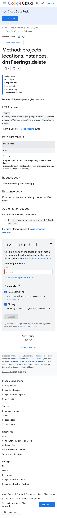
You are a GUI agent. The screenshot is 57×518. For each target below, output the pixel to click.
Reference (28, 31)
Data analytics (32, 28)
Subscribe (47, 504)
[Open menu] (4, 3)
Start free (10, 18)
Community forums (10, 411)
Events (5, 471)
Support (5, 415)
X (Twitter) (7, 475)
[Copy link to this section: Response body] (24, 191)
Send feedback (13, 42)
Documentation (17, 28)
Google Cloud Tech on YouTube (15, 484)
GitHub (5, 436)
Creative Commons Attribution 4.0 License (26, 359)
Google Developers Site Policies (21, 364)
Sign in (50, 3)
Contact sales (8, 399)
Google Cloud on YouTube (13, 479)
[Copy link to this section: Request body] (22, 178)
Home (4, 28)
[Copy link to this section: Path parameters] (26, 137)
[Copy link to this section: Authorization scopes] (32, 209)
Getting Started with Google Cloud (17, 441)
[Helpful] (19, 37)
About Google (8, 494)
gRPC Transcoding (25, 129)
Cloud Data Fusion (19, 11)
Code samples (8, 445)
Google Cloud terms (46, 494)
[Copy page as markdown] (14, 68)
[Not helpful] (23, 37)
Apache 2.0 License (35, 361)
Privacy (20, 494)
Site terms (30, 494)
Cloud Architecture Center (13, 450)
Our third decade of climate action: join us (22, 498)
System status (8, 424)
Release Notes (8, 420)
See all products (9, 386)
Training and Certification (13, 454)
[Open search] (37, 3)
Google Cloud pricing (11, 390)
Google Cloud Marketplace (13, 394)
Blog (4, 466)
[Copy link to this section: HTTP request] (22, 107)
